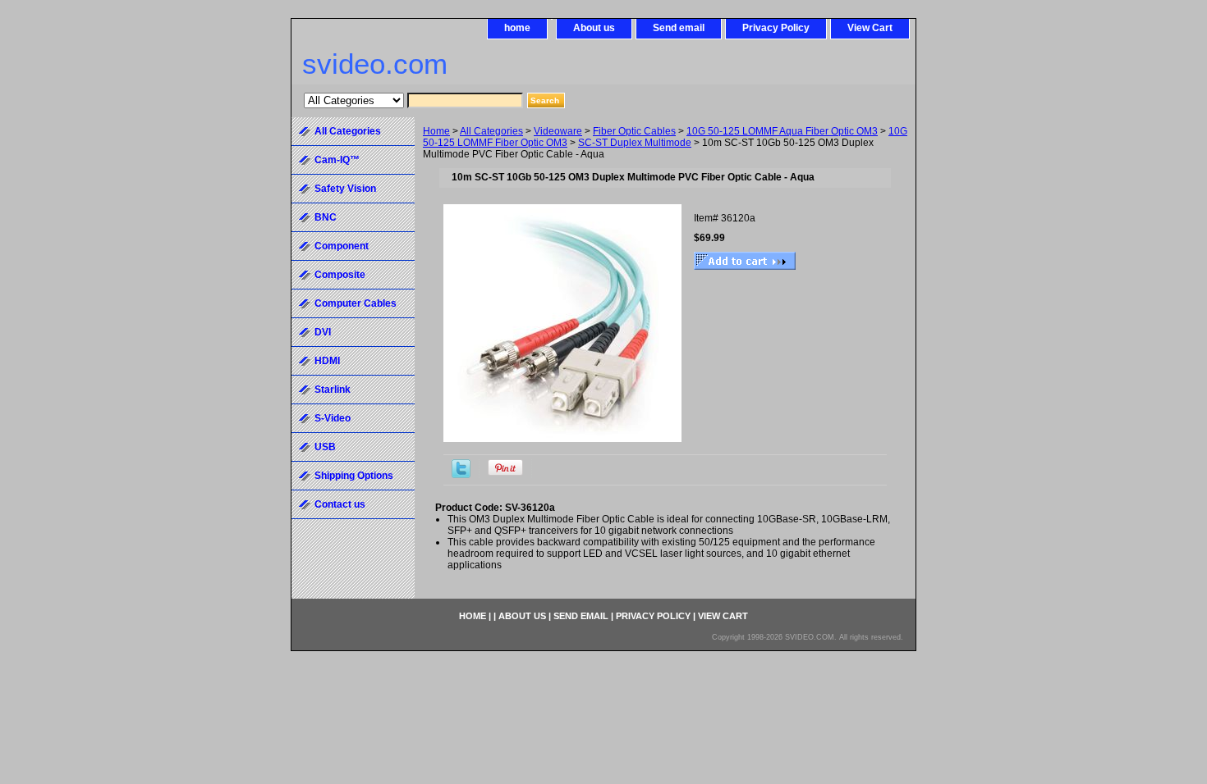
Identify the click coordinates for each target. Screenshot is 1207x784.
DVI (322, 332)
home (517, 28)
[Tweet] (461, 475)
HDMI (327, 361)
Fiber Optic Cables (634, 131)
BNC (325, 217)
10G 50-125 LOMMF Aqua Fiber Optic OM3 (782, 131)
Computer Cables (355, 303)
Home (436, 131)
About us (594, 28)
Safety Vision (345, 188)
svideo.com (374, 64)
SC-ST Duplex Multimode (634, 142)
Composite (339, 274)
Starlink (332, 389)
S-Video (332, 418)
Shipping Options (353, 475)
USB (325, 447)
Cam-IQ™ (337, 160)
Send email (678, 28)
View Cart (870, 28)
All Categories (491, 131)
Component (341, 246)
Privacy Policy (776, 28)
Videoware (558, 131)
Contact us (339, 504)
